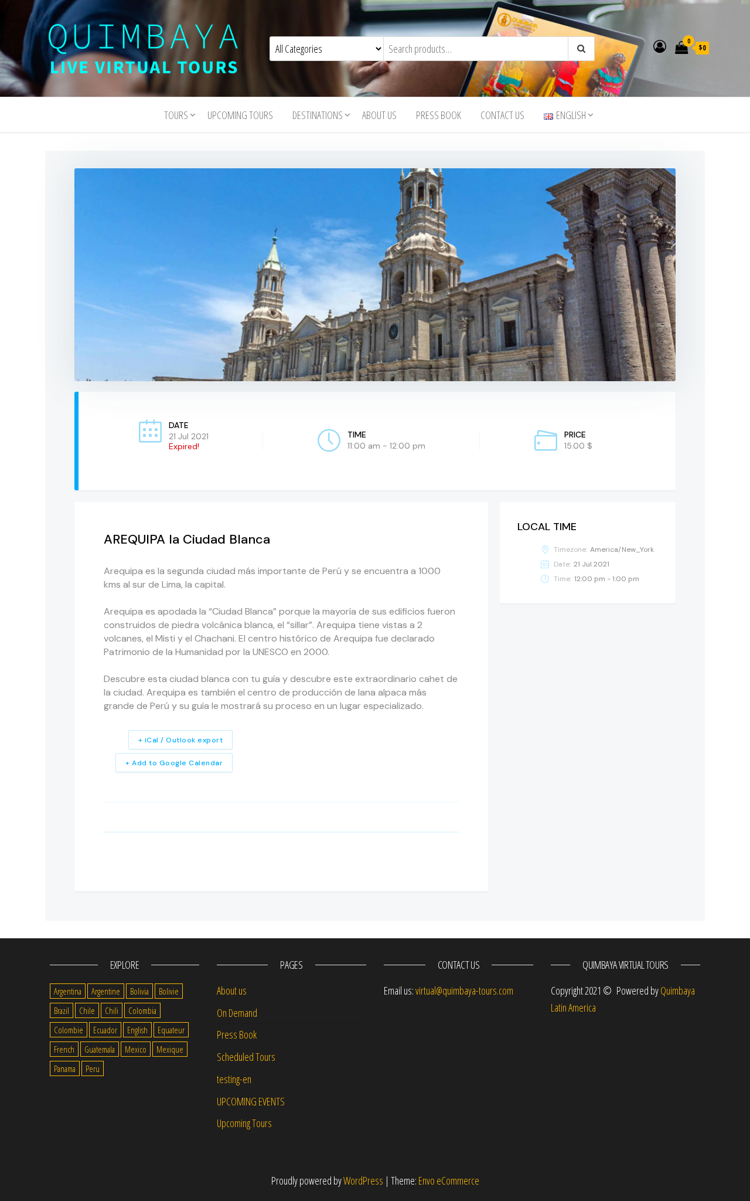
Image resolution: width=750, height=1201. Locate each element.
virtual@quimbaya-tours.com (464, 990)
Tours (176, 115)
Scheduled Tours (246, 1057)
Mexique (169, 1049)
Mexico (135, 1049)
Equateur (171, 1030)
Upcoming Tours (240, 115)
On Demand (237, 1013)
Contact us (502, 115)
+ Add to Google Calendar (174, 763)
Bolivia (139, 991)
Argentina (67, 991)
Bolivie (169, 991)
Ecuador (105, 1030)
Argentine (105, 991)
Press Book (438, 115)
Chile (87, 1010)
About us (379, 115)
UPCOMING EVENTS (251, 1101)
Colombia (142, 1010)
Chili (111, 1010)
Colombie (68, 1030)
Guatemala (99, 1049)
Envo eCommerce (448, 1180)
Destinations (317, 115)
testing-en (234, 1079)
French (64, 1049)
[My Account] (659, 46)
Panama (65, 1068)
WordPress (363, 1180)
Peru (93, 1068)
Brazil (61, 1010)
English (137, 1030)
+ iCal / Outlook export (180, 740)
